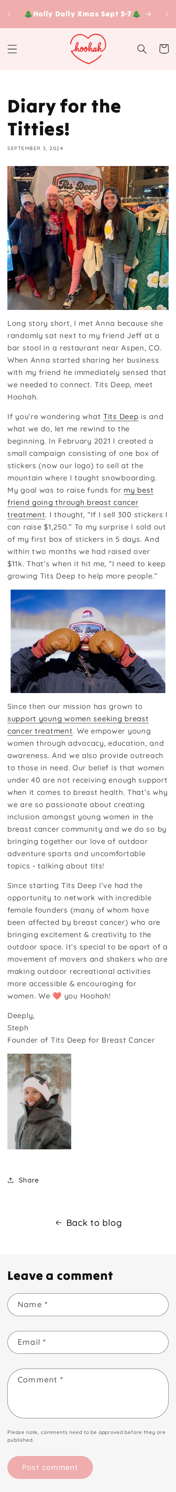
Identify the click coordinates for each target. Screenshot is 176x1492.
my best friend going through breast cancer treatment (80, 502)
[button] (12, 49)
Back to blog (94, 1222)
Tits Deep (120, 416)
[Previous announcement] (9, 14)
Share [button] (29, 1180)
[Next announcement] (167, 14)
